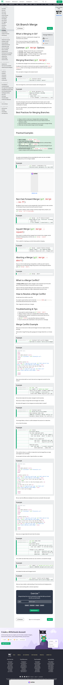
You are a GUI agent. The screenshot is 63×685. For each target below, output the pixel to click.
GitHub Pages (4, 58)
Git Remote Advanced (6, 99)
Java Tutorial (10, 669)
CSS (6, 4)
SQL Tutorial (10, 665)
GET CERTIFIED (26, 654)
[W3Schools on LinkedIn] (59, 11)
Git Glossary (4, 35)
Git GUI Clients (5, 59)
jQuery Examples (37, 671)
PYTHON (22, 4)
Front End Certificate (51, 664)
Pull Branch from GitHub (7, 53)
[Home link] (2, 1)
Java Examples (37, 669)
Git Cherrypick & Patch (6, 91)
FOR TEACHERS (34, 654)
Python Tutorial (10, 666)
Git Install (4, 12)
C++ (42, 4)
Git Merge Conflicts (6, 92)
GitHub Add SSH (5, 43)
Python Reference (24, 665)
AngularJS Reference (23, 670)
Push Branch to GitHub (6, 54)
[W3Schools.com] (9, 655)
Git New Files (4, 17)
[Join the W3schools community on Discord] (61, 11)
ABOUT (36, 676)
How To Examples (37, 664)
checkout (32, 605)
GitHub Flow (4, 56)
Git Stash (4, 23)
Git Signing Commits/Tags (7, 89)
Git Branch (4, 28)
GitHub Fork (4, 64)
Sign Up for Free (5, 643)
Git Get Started (5, 15)
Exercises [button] (22, 1)
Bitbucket (47, 40)
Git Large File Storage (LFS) (7, 87)
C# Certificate (51, 670)
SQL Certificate (50, 665)
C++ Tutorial (10, 670)
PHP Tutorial (10, 668)
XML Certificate (50, 671)
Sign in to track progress (34, 619)
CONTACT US (48, 654)
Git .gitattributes (5, 86)
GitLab (46, 43)
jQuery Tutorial (10, 671)
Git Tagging (4, 22)
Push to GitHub (5, 49)
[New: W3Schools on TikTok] (60, 13)
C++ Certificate (51, 669)
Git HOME (4, 8)
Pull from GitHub (5, 48)
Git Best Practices (5, 33)
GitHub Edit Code (5, 46)
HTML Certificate (50, 661)
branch (26, 605)
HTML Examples (37, 661)
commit (42, 605)
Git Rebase (4, 76)
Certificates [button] (28, 1)
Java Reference (23, 669)
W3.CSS (35, 4)
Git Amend (4, 75)
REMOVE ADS (34, 193)
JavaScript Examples (37, 663)
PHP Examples (37, 668)
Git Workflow (4, 32)
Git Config (4, 13)
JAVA (27, 4)
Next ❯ (50, 28)
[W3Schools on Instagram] (59, 13)
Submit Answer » (34, 610)
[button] (43, 2)
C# (45, 4)
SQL (17, 4)
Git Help (3, 27)
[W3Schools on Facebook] (57, 13)
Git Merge (4, 30)
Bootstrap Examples (37, 667)
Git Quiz (3, 110)
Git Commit (4, 20)
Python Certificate (51, 666)
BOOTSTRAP (56, 4)
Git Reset (4, 73)
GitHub (46, 38)
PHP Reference (23, 667)
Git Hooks (4, 96)
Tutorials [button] (8, 1)
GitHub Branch (5, 51)
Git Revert (4, 71)
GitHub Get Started (6, 39)
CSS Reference (23, 662)
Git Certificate (5, 104)
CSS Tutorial (10, 662)
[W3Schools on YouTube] (57, 11)
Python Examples (37, 666)
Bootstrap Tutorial (10, 667)
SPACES (19, 654)
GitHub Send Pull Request (7, 67)
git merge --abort (23, 55)
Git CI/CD (4, 94)
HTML (2, 4)
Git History (4, 25)
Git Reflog (4, 78)
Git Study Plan (5, 113)
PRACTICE (42, 654)
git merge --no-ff (22, 52)
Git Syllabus (4, 111)
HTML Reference (23, 661)
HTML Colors (24, 668)
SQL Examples (37, 665)
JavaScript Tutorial (10, 663)
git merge (21, 51)
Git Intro (3, 10)
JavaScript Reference (23, 663)
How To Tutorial (10, 664)
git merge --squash (23, 54)
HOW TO (50, 4)
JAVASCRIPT (12, 4)
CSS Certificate (50, 662)
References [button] (14, 1)
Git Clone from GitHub (6, 65)
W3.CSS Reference (24, 666)
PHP (31, 4)
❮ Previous (20, 28)
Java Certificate (50, 668)
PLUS (14, 654)
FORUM (32, 676)
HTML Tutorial (10, 661)
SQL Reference (23, 664)
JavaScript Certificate (50, 663)
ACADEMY (41, 676)
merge (37, 605)
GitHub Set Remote (6, 44)
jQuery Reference (23, 671)
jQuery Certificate (51, 667)
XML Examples (37, 670)
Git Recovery (4, 80)
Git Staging (4, 18)
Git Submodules (5, 97)
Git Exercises (4, 108)
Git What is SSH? (5, 41)
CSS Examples (37, 662)
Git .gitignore (4, 84)
